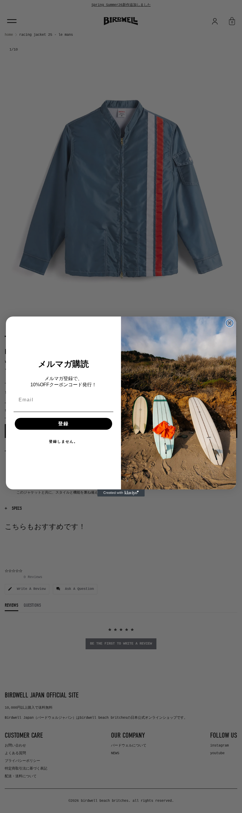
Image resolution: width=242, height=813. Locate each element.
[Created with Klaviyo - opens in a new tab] (121, 492)
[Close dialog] (229, 323)
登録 (63, 423)
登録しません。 (63, 441)
